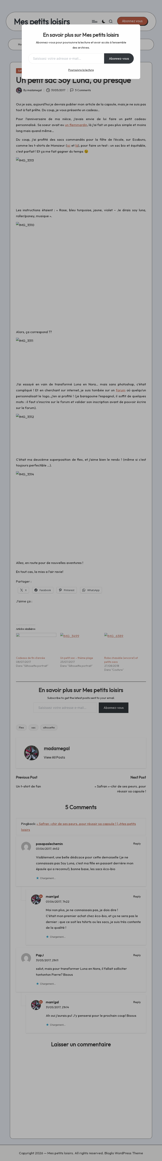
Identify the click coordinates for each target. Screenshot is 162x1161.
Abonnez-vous (119, 58)
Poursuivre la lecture (81, 70)
